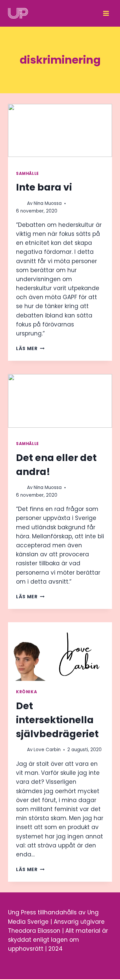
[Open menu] (106, 13)
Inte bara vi (44, 187)
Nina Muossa (48, 203)
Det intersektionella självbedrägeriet (57, 720)
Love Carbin (47, 749)
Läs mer (30, 348)
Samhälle (27, 173)
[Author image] (20, 203)
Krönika (26, 692)
